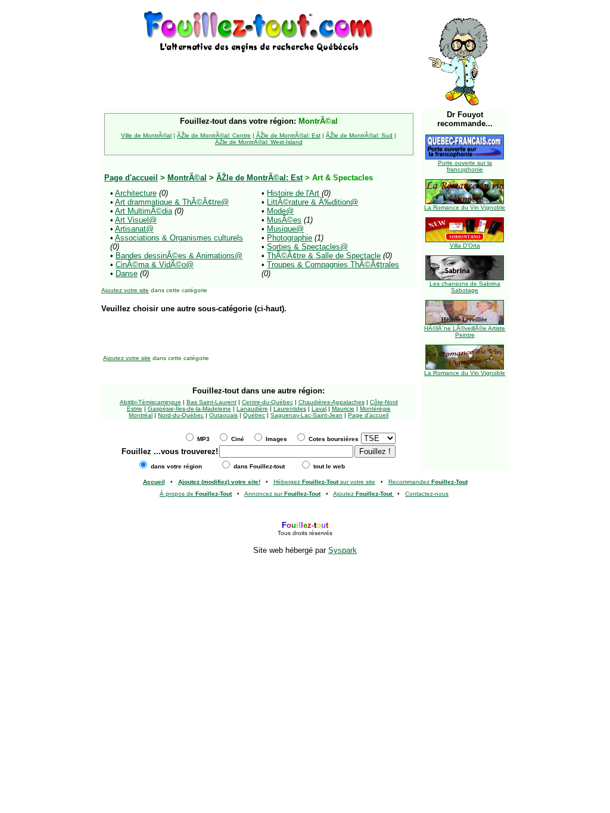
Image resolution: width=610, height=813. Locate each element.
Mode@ (280, 211)
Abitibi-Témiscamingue (150, 402)
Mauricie (343, 408)
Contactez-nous (427, 493)
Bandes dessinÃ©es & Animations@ (179, 255)
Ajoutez (362, 493)
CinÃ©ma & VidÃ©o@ (155, 264)
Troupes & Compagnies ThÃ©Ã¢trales (333, 264)
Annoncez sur (282, 493)
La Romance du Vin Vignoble (464, 207)
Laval (319, 408)
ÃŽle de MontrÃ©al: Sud (359, 135)
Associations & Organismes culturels (179, 237)
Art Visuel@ (136, 219)
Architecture (136, 193)
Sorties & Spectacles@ (307, 246)
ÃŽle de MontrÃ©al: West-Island (259, 142)
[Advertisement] (258, 72)
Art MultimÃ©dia (143, 211)
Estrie (134, 408)
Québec (254, 415)
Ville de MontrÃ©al (146, 135)
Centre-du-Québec (267, 402)
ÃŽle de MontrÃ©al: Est (288, 135)
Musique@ (285, 228)
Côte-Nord (384, 402)
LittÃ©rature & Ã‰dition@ (312, 202)
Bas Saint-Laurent (211, 402)
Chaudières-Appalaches (331, 402)
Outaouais (223, 415)
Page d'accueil (368, 415)
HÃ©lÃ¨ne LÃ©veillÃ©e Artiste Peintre (464, 331)
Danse (127, 273)
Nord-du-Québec (181, 415)
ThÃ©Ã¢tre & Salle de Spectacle (324, 255)
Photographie (289, 237)
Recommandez (428, 482)
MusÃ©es (284, 219)
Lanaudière (252, 408)
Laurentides (289, 408)
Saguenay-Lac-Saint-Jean (306, 415)
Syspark (342, 550)
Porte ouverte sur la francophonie (465, 166)
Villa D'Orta (465, 245)
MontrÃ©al (187, 177)
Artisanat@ (134, 228)
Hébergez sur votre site (324, 482)
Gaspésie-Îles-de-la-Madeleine (189, 408)
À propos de (196, 493)
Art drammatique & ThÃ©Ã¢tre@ (172, 202)
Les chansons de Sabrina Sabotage (465, 286)
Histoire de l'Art (293, 193)
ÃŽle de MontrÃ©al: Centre (214, 135)
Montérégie (375, 408)
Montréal (140, 415)
